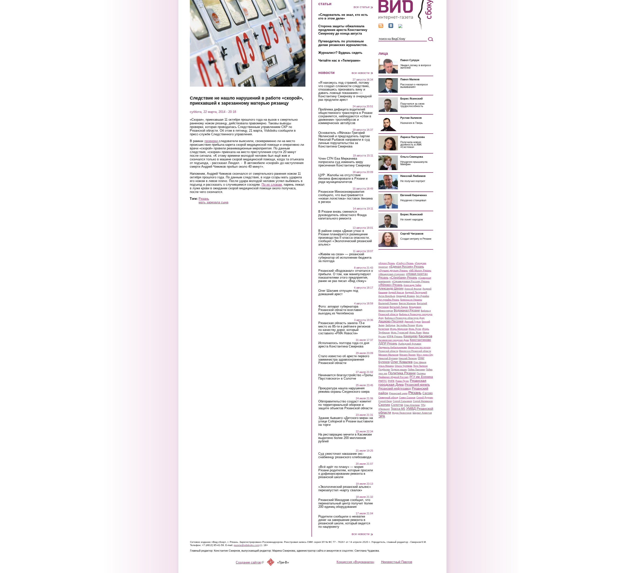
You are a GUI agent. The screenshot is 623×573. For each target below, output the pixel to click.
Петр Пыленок (420, 366)
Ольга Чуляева (403, 365)
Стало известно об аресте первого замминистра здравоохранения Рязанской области (343, 360)
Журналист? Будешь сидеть (340, 53)
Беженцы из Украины (411, 300)
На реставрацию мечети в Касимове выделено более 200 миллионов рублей (345, 438)
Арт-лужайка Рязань (388, 300)
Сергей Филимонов (423, 401)
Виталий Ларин (399, 307)
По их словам (272, 184)
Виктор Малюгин (407, 303)
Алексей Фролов (412, 289)
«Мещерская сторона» (391, 274)
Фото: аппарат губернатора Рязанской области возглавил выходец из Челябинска (340, 310)
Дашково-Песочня (390, 321)
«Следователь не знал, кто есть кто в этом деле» (343, 16)
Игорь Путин (415, 329)
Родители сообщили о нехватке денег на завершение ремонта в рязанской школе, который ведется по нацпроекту (344, 521)
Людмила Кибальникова (392, 347)
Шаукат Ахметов (422, 412)
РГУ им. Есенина (421, 377)
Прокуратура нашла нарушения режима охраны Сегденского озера (343, 390)
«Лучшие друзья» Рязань (393, 270)
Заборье (390, 325)
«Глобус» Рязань (405, 263)
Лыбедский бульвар (409, 343)
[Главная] (405, 29)
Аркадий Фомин (405, 296)
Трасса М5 (398, 408)
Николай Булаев (388, 358)
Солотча (397, 405)
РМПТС (382, 381)
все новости (360, 73)
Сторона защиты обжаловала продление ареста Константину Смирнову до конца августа (342, 29)
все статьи (361, 7)
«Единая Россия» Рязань (406, 266)
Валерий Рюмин (388, 303)
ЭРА (381, 416)
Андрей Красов (396, 292)
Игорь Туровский (399, 332)
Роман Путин (402, 381)
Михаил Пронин (407, 355)
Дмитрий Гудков (412, 321)
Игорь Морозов (399, 328)
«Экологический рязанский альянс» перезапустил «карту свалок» (344, 488)
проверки (211, 141)
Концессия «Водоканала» (355, 562)
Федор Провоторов (402, 413)
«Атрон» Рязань (386, 263)
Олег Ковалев (401, 362)
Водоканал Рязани (407, 310)
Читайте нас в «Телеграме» (339, 60)
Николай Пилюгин (408, 358)
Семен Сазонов (407, 397)
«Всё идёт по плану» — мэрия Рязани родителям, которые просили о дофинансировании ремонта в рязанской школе (345, 472)
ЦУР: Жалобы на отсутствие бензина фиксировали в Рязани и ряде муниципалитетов (342, 178)
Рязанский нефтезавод (394, 388)
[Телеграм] (400, 27)
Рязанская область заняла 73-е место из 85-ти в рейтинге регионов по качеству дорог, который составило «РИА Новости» (344, 328)
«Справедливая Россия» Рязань (411, 281)
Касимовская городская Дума (393, 340)
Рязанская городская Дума (402, 382)
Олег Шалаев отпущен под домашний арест (338, 292)
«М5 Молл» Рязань (420, 270)
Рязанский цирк (398, 393)
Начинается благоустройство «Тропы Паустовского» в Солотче (345, 376)
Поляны (421, 373)
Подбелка (384, 369)
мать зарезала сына (213, 202)
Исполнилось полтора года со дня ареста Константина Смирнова (343, 344)
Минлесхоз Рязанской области (415, 351)
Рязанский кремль (417, 384)
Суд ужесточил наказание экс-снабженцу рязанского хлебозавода (344, 455)
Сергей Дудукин (424, 397)
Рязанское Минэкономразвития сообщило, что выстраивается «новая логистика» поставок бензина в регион (345, 197)
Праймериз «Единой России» (393, 377)
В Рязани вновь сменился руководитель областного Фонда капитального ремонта (342, 215)
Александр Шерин (390, 288)
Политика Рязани (402, 373)
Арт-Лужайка (422, 296)
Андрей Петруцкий (416, 292)
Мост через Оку (425, 355)
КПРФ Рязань (395, 336)
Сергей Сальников (402, 401)
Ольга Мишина (386, 366)
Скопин (384, 405)
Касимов (425, 336)
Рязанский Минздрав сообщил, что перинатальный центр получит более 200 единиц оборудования (345, 503)
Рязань (204, 198)
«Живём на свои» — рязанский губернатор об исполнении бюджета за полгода (344, 258)
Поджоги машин (399, 369)
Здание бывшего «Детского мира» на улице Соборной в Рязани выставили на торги (345, 421)
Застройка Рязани (405, 325)
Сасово (427, 393)
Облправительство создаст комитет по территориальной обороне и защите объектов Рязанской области (345, 405)
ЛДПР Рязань (387, 343)
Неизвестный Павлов (396, 562)
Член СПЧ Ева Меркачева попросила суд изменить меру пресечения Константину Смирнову (344, 162)
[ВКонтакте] (390, 27)
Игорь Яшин (415, 332)
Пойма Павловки (416, 369)
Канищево (410, 336)
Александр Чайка (412, 285)
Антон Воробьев (386, 296)
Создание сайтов (250, 562)
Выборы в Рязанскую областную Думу (405, 318)
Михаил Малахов (388, 354)
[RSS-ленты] (380, 27)
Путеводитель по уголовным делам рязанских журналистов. (342, 43)
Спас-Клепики (412, 405)
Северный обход (388, 397)
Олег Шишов (419, 362)
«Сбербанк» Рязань (403, 277)
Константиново (420, 340)
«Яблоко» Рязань (390, 285)
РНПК (391, 381)
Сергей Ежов (385, 401)
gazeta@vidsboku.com (248, 545)
